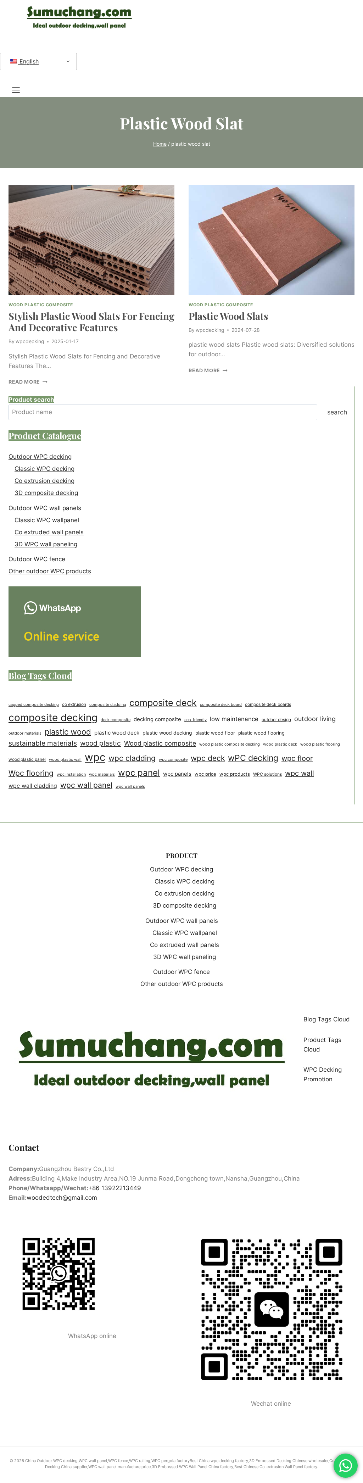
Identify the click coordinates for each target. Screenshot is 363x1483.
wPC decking (253, 758)
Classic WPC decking (44, 468)
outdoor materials (25, 733)
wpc (95, 757)
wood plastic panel (27, 759)
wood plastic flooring (320, 744)
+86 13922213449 (114, 1188)
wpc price (205, 774)
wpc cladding (132, 758)
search (337, 412)
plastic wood (68, 731)
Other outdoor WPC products (50, 571)
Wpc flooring (31, 772)
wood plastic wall (65, 759)
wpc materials (102, 774)
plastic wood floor (215, 733)
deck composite (115, 719)
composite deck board (221, 704)
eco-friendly (195, 719)
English (28, 61)
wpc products (234, 774)
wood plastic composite (41, 304)
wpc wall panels (130, 786)
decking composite (157, 719)
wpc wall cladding (33, 785)
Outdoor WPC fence (37, 559)
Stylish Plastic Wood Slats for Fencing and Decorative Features (91, 322)
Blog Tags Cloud (326, 1019)
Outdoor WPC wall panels (45, 508)
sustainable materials (43, 743)
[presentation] (91, 240)
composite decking (53, 718)
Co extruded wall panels (49, 532)
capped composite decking (34, 704)
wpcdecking (30, 341)
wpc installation (71, 774)
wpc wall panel (86, 785)
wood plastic (100, 743)
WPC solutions (267, 774)
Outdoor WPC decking (40, 456)
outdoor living (315, 719)
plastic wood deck (116, 733)
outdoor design (276, 719)
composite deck (163, 702)
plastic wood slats (228, 316)
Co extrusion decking (44, 480)
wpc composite (173, 759)
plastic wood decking (167, 733)
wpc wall (299, 773)
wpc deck (208, 758)
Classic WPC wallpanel (47, 520)
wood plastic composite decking (229, 744)
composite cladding (107, 704)
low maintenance (234, 719)
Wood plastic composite (160, 743)
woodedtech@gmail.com (62, 1197)
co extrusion (74, 704)
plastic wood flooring (261, 733)
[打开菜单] (19, 89)
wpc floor (297, 758)
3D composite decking (46, 492)
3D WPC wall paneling (46, 544)
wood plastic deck (280, 744)
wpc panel (139, 772)
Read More (28, 382)
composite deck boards (268, 704)
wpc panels (177, 774)
